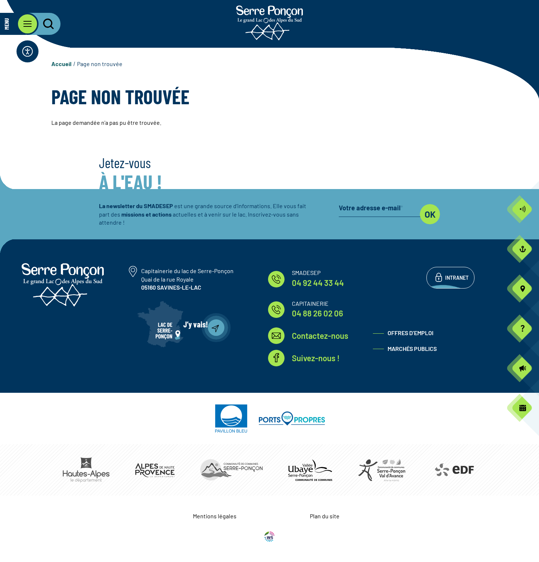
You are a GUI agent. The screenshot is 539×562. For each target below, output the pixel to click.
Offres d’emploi (410, 332)
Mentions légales (214, 515)
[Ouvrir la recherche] (43, 24)
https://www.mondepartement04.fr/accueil (155, 470)
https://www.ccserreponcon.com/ (231, 470)
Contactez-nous (320, 335)
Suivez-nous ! (316, 358)
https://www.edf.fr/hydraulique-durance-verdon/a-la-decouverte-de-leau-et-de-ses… (453, 470)
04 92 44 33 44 (318, 282)
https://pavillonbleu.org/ (231, 418)
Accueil (61, 63)
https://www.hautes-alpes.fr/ (86, 470)
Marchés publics (412, 348)
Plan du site (325, 515)
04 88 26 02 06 (317, 313)
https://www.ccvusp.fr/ (310, 470)
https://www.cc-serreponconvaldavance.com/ (382, 470)
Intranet (457, 278)
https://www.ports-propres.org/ (292, 418)
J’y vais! (195, 324)
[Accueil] (269, 23)
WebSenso (269, 537)
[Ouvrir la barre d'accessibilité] (27, 51)
